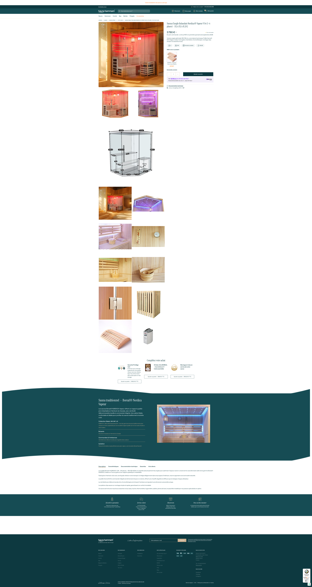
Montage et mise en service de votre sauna (186, 367)
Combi (100, 558)
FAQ (158, 567)
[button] (209, 11)
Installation (140, 553)
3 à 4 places (120, 20)
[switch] (306, 581)
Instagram (198, 576)
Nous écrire (199, 565)
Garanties (139, 555)
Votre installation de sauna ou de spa (156, 2)
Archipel (120, 553)
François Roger (121, 558)
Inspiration (159, 558)
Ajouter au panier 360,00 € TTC (129, 381)
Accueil (100, 20)
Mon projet (159, 572)
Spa (99, 560)
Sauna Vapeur (112, 20)
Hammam (100, 555)
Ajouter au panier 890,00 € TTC (182, 376)
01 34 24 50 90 (202, 563)
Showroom (159, 555)
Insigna (119, 563)
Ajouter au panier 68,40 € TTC (156, 376)
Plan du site (159, 565)
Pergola (100, 565)
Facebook (198, 572)
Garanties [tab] (143, 466)
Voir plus (120, 567)
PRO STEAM (121, 565)
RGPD (158, 563)
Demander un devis (172, 69)
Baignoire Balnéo (102, 563)
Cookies (212, 582)
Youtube (198, 574)
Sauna (105, 20)
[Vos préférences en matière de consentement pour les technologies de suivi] (309, 584)
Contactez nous (161, 560)
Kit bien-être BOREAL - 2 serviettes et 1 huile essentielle (160, 367)
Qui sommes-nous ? (162, 553)
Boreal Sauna (121, 555)
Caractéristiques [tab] (113, 466)
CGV (195, 582)
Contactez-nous (102, 6)
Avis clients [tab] (151, 466)
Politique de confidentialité (203, 582)
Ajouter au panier (198, 74)
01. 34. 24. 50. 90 (209, 6)
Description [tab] (102, 466)
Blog (158, 570)
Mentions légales (189, 582)
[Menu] (309, 570)
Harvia (119, 560)
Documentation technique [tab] (129, 466)
